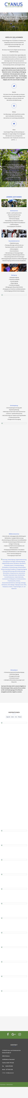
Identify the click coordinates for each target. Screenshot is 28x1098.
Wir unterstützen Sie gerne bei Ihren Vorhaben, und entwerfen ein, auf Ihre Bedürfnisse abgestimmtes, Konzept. (14, 175)
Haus (14, 129)
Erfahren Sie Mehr (14, 27)
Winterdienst (14, 670)
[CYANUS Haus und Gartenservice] (14, 4)
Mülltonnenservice (14, 534)
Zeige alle (8, 717)
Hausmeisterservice (14, 241)
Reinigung (14, 275)
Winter (14, 112)
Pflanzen (19, 717)
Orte (16, 717)
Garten (14, 92)
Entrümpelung (14, 405)
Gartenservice (14, 210)
